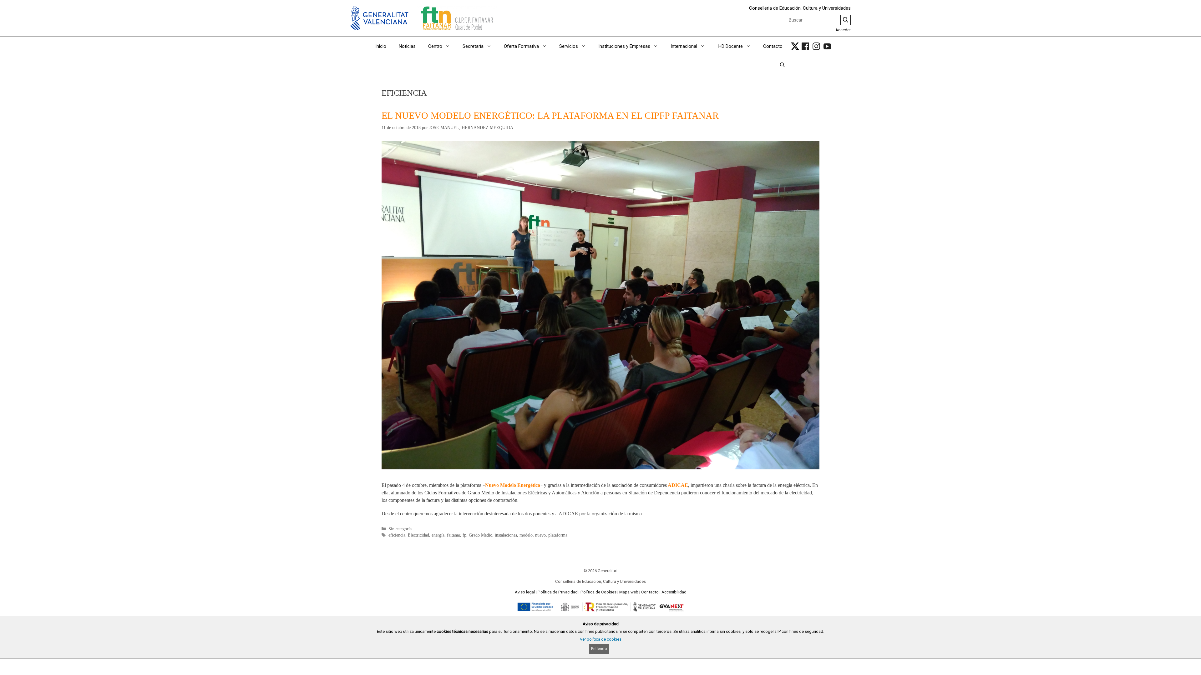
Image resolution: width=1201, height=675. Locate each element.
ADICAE (678, 485)
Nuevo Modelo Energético (512, 485)
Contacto (773, 46)
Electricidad (418, 535)
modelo (526, 535)
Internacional (684, 46)
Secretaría (473, 46)
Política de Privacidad (558, 592)
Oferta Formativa (521, 46)
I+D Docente (730, 46)
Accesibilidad (674, 592)
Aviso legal (525, 592)
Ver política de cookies (600, 639)
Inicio (380, 46)
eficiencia (396, 535)
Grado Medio (480, 535)
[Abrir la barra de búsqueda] (782, 65)
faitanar (453, 535)
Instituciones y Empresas (624, 46)
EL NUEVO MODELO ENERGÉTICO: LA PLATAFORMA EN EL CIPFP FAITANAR (550, 115)
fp (464, 535)
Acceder (843, 30)
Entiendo (599, 648)
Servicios (568, 46)
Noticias (407, 46)
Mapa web (628, 592)
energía (438, 535)
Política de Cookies (598, 592)
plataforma (557, 535)
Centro (435, 46)
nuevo (540, 535)
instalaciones (506, 535)
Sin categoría (400, 529)
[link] (795, 46)
